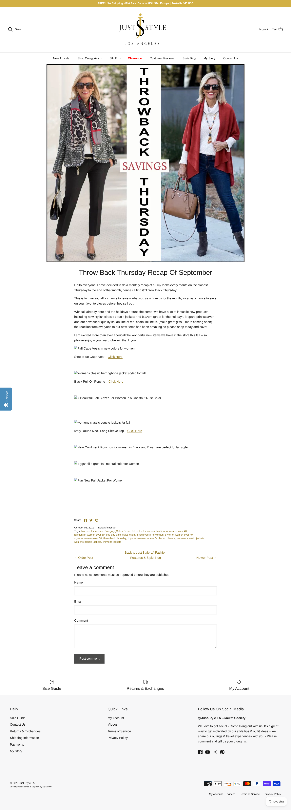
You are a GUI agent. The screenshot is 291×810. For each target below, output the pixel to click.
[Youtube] (207, 752)
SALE (113, 58)
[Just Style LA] (145, 29)
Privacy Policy (118, 737)
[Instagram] (215, 752)
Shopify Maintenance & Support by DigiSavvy (30, 787)
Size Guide (18, 718)
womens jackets (112, 541)
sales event (129, 534)
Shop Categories (88, 58)
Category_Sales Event (117, 531)
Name (78, 582)
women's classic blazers (161, 538)
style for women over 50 (88, 538)
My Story (209, 58)
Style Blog (189, 58)
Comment (81, 620)
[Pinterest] (222, 752)
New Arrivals (61, 58)
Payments (17, 744)
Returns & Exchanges (25, 731)
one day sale (113, 534)
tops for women (137, 538)
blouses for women (92, 531)
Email (78, 601)
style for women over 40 (179, 534)
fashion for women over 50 (89, 534)
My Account (116, 718)
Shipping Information (24, 737)
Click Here (115, 356)
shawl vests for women (150, 534)
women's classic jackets (190, 538)
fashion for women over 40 (171, 531)
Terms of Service (119, 731)
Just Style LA (27, 782)
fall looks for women (143, 531)
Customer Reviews (162, 58)
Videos (113, 724)
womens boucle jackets (87, 541)
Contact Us (230, 58)
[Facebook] (200, 752)
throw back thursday (114, 538)
